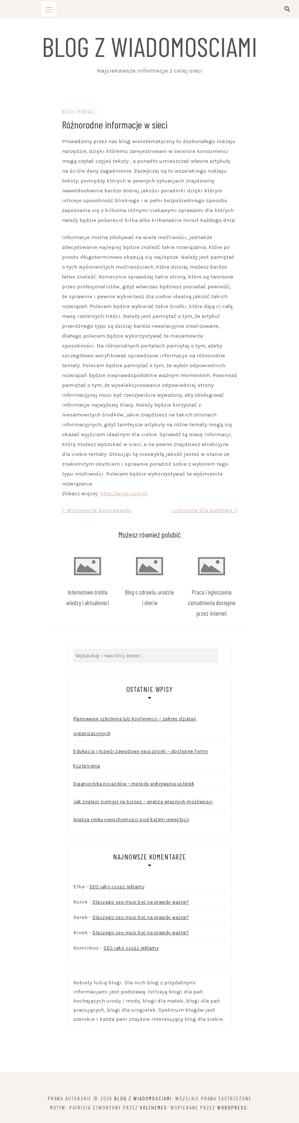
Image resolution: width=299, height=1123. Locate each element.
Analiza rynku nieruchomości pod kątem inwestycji (131, 819)
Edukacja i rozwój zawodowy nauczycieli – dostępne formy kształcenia (140, 759)
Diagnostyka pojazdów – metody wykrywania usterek (133, 784)
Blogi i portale (78, 111)
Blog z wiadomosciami (149, 46)
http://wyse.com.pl (123, 493)
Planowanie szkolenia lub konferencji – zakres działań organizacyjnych (135, 726)
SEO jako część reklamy (116, 886)
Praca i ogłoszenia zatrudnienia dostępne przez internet (212, 602)
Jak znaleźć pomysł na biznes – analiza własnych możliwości (143, 801)
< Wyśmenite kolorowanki (97, 510)
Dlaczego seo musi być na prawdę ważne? (141, 902)
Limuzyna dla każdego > (204, 510)
